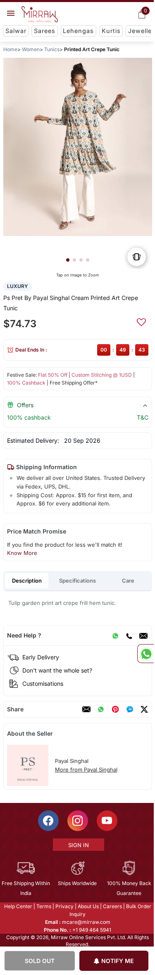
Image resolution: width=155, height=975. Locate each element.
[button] (67, 260)
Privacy (64, 906)
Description (27, 580)
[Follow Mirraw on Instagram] (77, 820)
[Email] (143, 635)
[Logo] (39, 14)
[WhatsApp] (115, 635)
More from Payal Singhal (86, 769)
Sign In (77, 845)
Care (128, 580)
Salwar (15, 30)
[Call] (128, 635)
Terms (43, 906)
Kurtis (111, 30)
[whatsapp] (100, 709)
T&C (142, 417)
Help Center (17, 906)
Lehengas (78, 30)
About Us (87, 906)
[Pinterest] (115, 709)
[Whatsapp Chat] (145, 653)
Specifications (77, 580)
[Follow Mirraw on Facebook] (47, 820)
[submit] (140, 321)
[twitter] (144, 709)
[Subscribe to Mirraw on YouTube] (106, 820)
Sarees (44, 30)
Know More (22, 553)
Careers (111, 906)
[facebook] (129, 709)
